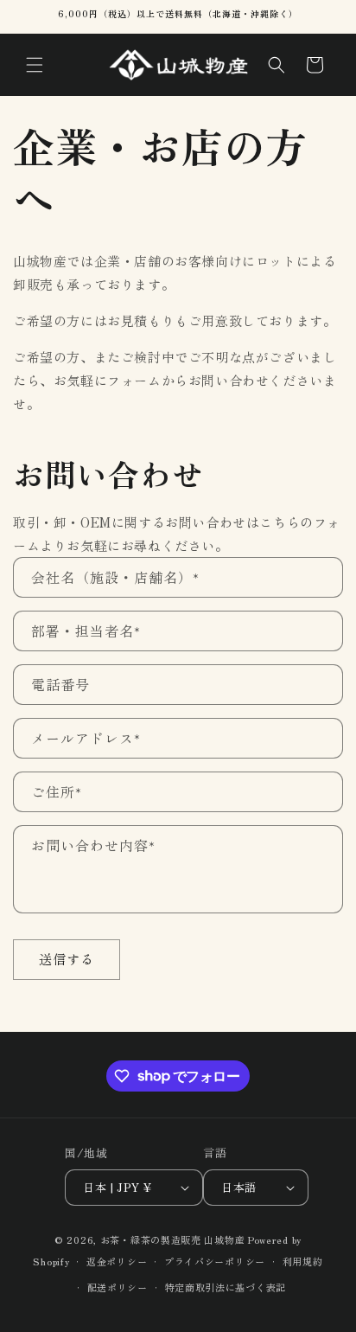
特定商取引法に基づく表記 (225, 1287)
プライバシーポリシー (214, 1261)
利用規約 (303, 1261)
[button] (35, 65)
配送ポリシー (117, 1287)
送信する (66, 959)
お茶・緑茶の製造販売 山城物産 (172, 1239)
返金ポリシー (116, 1261)
